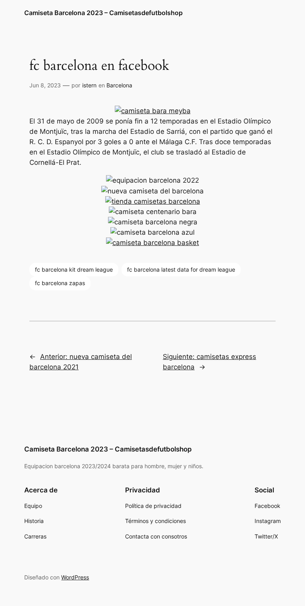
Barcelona (119, 85)
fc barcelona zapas (60, 283)
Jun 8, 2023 (45, 85)
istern (89, 85)
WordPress (75, 577)
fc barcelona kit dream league (74, 269)
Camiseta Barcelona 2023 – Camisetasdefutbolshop (103, 13)
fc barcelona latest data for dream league (181, 269)
